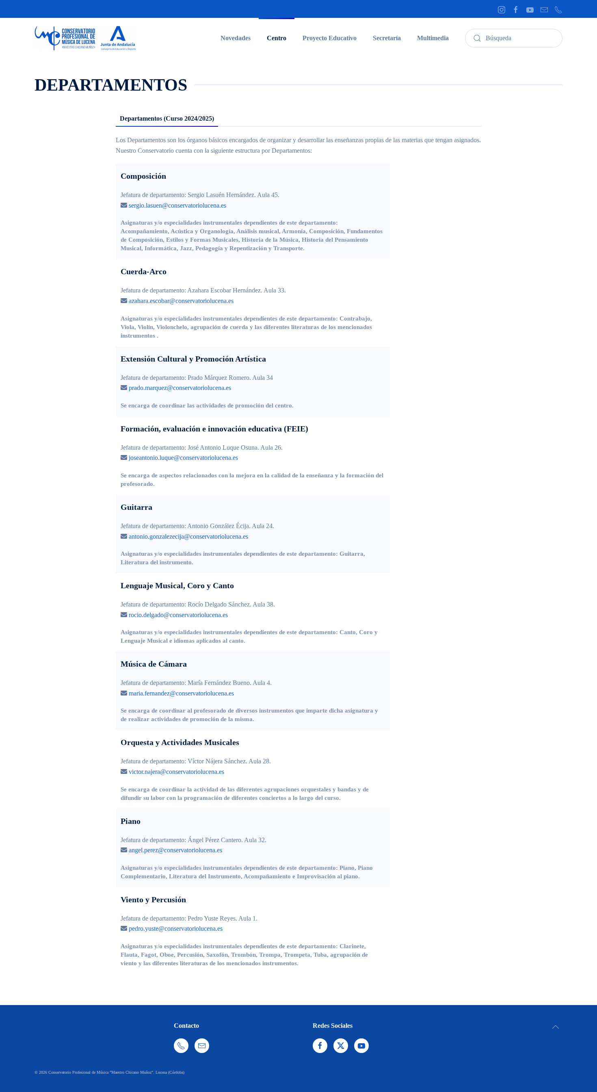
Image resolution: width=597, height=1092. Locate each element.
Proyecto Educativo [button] (330, 38)
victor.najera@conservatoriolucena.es (176, 771)
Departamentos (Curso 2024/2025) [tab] (167, 118)
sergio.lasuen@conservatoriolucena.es (177, 205)
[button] (555, 1027)
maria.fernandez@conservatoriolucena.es (181, 693)
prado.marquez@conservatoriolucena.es (180, 387)
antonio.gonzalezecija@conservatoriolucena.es (188, 536)
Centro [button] (276, 38)
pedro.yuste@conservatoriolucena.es (176, 928)
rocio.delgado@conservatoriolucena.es (178, 614)
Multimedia (433, 38)
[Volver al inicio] (85, 38)
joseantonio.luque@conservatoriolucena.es (183, 457)
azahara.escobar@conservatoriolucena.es (181, 300)
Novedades (236, 38)
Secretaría (387, 38)
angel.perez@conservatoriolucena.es (175, 850)
